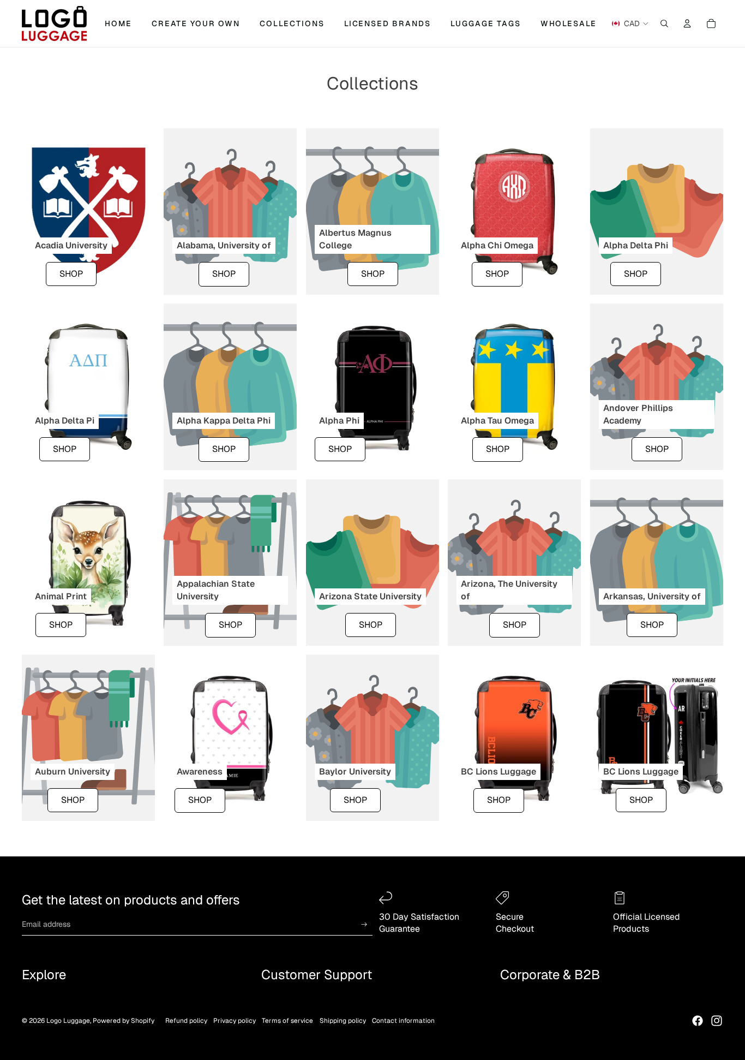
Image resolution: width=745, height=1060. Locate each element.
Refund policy (186, 1020)
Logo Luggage (68, 1020)
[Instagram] (716, 1020)
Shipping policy (343, 1020)
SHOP (71, 273)
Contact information (403, 1020)
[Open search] (664, 23)
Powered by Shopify (123, 1020)
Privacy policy (234, 1020)
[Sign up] (364, 924)
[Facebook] (697, 1020)
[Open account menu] (687, 23)
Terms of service (287, 1020)
